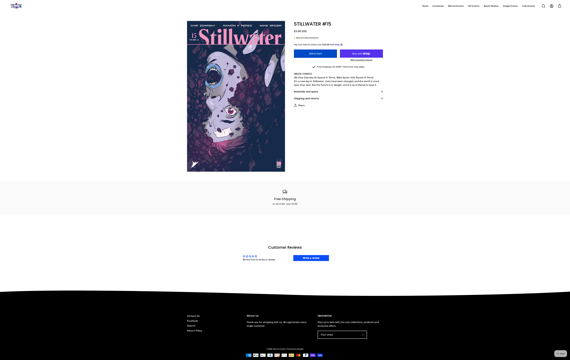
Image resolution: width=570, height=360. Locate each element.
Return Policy (194, 330)
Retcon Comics (279, 349)
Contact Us (193, 316)
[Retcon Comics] (16, 6)
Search (191, 325)
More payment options (361, 60)
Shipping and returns (306, 98)
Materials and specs (306, 91)
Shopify (300, 349)
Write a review (311, 258)
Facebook (192, 320)
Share (301, 105)
